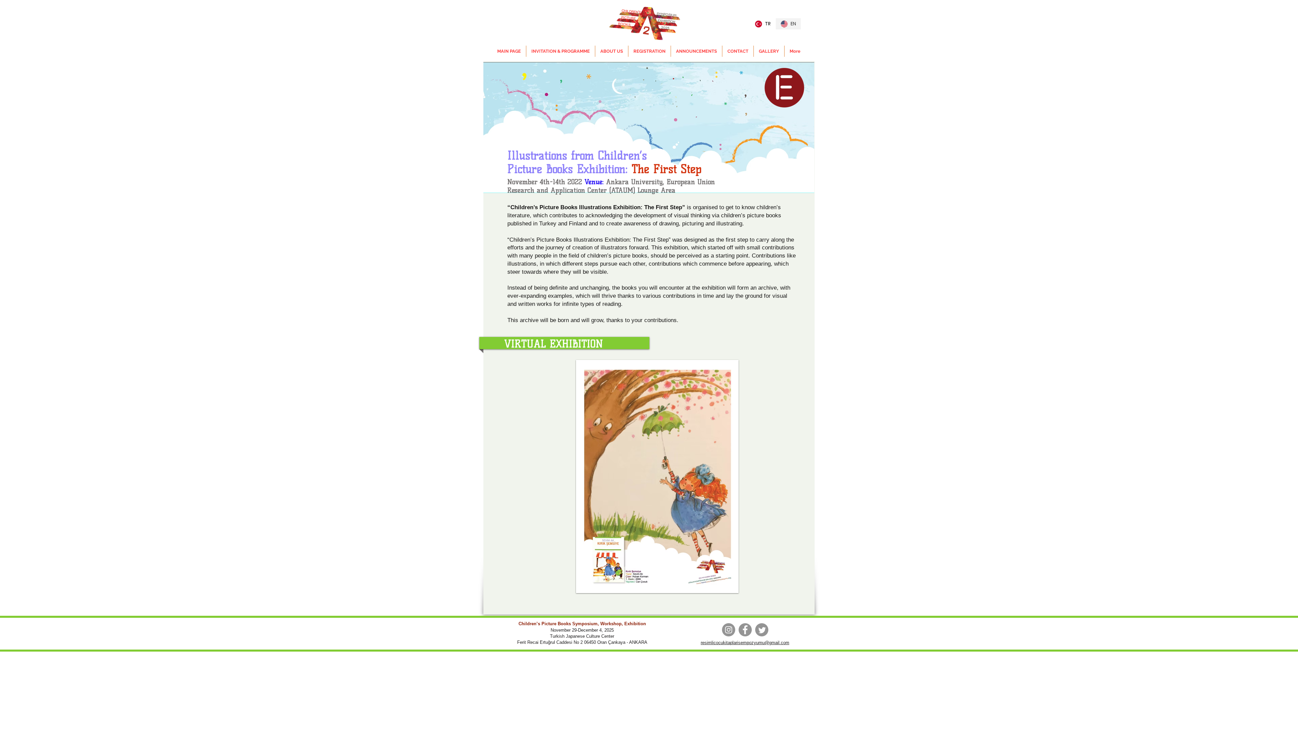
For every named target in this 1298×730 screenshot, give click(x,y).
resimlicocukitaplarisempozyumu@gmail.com (745, 642)
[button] (657, 476)
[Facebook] (745, 629)
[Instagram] (728, 629)
